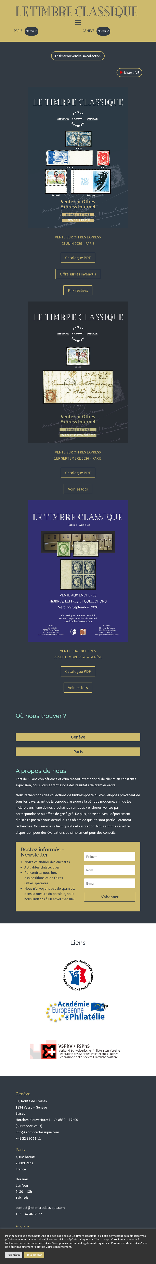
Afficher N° (31, 31)
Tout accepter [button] (34, 1254)
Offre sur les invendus (78, 273)
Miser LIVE (131, 72)
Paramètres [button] (14, 1254)
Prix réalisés (78, 290)
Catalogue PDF (78, 257)
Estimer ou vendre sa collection (78, 56)
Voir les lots (78, 489)
